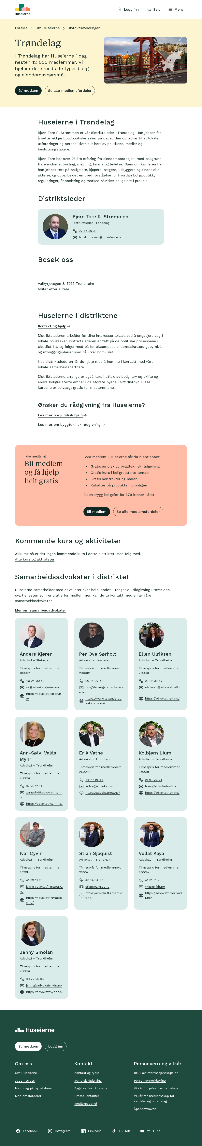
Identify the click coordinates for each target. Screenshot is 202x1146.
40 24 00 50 (35, 681)
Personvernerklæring (150, 1080)
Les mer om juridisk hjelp (60, 415)
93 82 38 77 (154, 681)
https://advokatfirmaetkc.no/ (44, 900)
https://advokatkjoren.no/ (43, 696)
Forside (21, 28)
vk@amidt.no (155, 886)
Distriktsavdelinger (84, 28)
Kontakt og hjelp (52, 326)
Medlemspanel (85, 1103)
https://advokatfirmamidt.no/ (103, 895)
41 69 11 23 (34, 880)
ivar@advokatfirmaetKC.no (41, 889)
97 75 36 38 (87, 231)
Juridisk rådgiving (88, 1080)
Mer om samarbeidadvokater (40, 610)
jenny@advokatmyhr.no (44, 985)
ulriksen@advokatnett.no (160, 689)
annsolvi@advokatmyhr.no (41, 795)
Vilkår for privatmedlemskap (156, 1088)
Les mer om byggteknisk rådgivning (69, 424)
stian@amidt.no (97, 886)
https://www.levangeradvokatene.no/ (103, 701)
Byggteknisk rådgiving (90, 1088)
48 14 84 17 (94, 880)
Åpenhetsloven (145, 1109)
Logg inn (55, 1046)
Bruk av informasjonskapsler (156, 1073)
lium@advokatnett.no (161, 786)
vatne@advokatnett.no (102, 786)
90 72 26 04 (35, 979)
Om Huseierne (47, 28)
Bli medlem (28, 90)
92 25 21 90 (34, 786)
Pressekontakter (86, 1096)
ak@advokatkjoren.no (42, 687)
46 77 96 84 (94, 779)
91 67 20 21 (153, 779)
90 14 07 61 (94, 681)
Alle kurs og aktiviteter (34, 559)
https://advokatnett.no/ (162, 698)
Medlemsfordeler (28, 1096)
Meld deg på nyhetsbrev (33, 1088)
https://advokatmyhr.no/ (44, 803)
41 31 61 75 (153, 880)
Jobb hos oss (25, 1080)
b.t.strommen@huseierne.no (101, 237)
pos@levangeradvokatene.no (101, 689)
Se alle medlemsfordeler (70, 90)
